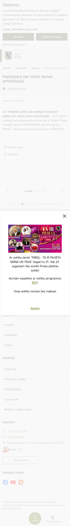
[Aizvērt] (64, 216)
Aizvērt (35, 308)
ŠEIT (34, 282)
